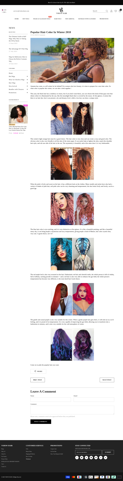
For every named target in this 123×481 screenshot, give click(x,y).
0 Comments (41, 35)
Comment (33, 404)
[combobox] (99, 11)
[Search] (100, 11)
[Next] (27, 113)
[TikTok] (91, 457)
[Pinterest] (86, 457)
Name (32, 396)
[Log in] (111, 11)
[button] (18, 76)
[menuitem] (18, 73)
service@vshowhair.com (21, 11)
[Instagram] (81, 457)
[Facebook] (77, 457)
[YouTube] (96, 457)
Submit (108, 452)
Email (75, 396)
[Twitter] (105, 457)
